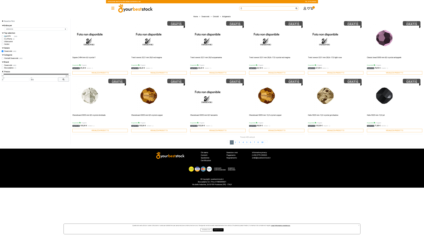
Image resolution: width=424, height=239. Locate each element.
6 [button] (250, 142)
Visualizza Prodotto (100, 73)
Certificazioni (206, 160)
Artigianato (226, 16)
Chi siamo (204, 152)
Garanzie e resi (232, 152)
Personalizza (206, 229)
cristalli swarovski (11, 58)
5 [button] (246, 142)
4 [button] (243, 142)
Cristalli (216, 16)
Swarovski (205, 16)
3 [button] (239, 142)
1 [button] (231, 142)
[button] (266, 141)
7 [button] (254, 142)
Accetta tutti (218, 229)
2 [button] (235, 142)
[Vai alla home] (128, 8)
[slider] (2, 74)
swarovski (8, 51)
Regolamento (231, 158)
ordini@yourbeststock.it (261, 158)
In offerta (8, 39)
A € (31, 77)
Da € (4, 77)
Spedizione (205, 158)
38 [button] (262, 142)
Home (195, 16)
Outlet (6, 44)
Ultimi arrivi (8, 41)
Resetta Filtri (9, 21)
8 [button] (258, 142)
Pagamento (231, 155)
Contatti (204, 155)
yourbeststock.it (217, 179)
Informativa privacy (259, 152)
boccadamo (9, 68)
